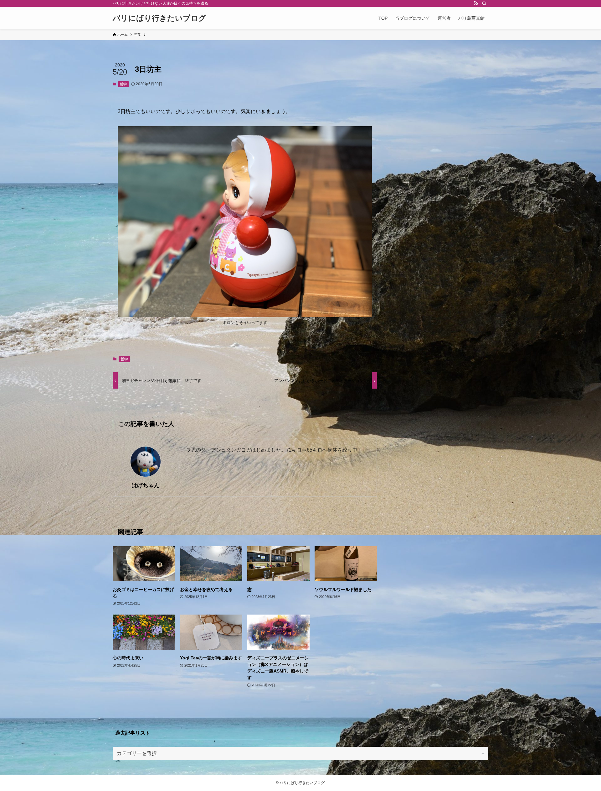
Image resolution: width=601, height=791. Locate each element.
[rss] (476, 3)
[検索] (484, 3)
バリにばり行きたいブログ (159, 18)
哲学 (123, 84)
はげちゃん (145, 485)
